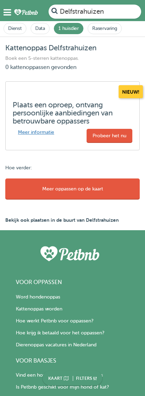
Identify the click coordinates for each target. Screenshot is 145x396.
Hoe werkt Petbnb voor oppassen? (54, 320)
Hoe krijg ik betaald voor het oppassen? (60, 332)
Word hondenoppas (38, 297)
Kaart (56, 378)
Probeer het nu (109, 135)
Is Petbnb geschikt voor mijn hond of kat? (62, 387)
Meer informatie (36, 132)
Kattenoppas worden (39, 309)
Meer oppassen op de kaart (72, 188)
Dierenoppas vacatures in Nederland (56, 344)
